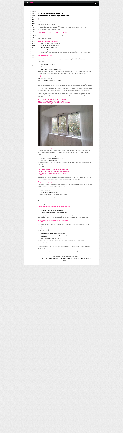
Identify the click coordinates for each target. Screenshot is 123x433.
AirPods (50, 7)
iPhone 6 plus (31, 65)
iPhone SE (31, 69)
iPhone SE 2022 (32, 41)
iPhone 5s (31, 73)
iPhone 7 (30, 59)
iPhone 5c (31, 71)
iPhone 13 (31, 25)
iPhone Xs (31, 47)
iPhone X (30, 51)
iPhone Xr (30, 49)
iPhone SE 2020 (32, 43)
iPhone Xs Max (32, 45)
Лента (54, 7)
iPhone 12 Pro (31, 31)
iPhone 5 (30, 75)
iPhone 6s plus (31, 61)
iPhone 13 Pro (31, 21)
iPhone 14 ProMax (32, 11)
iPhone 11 (31, 39)
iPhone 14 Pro (31, 13)
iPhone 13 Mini (32, 23)
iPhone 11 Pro (31, 37)
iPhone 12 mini (32, 29)
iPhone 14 (31, 17)
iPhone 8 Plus (31, 55)
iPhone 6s (31, 63)
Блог (57, 7)
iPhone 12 (31, 33)
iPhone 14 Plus (32, 15)
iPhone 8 (30, 53)
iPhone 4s (31, 77)
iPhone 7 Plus (31, 57)
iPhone (45, 7)
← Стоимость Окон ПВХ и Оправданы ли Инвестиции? (53, 258)
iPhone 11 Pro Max (32, 35)
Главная (41, 7)
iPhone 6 (30, 67)
